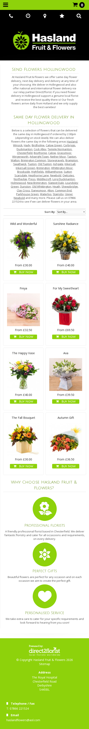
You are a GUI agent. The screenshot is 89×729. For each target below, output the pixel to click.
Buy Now (25, 272)
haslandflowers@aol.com (23, 720)
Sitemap (44, 664)
